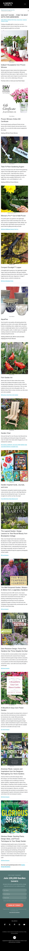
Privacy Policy (16, 931)
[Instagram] (19, 924)
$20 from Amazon (5, 668)
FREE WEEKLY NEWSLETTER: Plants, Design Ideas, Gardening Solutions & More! (14, 20)
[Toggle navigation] (25, 4)
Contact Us (9, 931)
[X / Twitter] (9, 924)
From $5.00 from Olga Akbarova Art (9, 498)
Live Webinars (4, 931)
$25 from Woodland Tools (7, 281)
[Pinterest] (14, 924)
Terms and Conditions (14, 933)
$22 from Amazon (5, 796)
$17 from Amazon (5, 729)
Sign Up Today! (14, 905)
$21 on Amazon (4, 555)
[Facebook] (5, 924)
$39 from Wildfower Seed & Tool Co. (9, 229)
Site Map (25, 931)
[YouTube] (24, 924)
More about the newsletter (14, 912)
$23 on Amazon (4, 609)
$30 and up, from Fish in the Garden (9, 394)
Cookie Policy (21, 931)
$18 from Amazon (5, 860)
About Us (12, 931)
